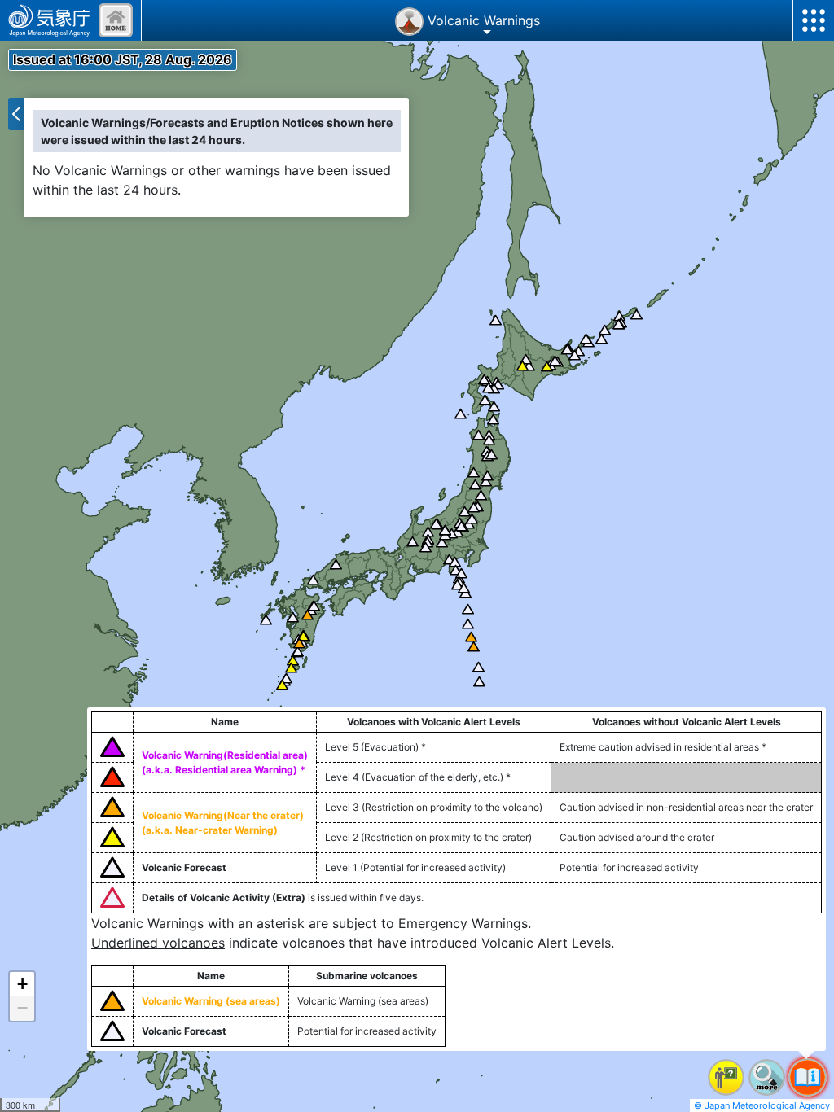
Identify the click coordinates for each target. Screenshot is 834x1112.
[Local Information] (116, 20)
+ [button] (22, 984)
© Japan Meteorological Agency (762, 1105)
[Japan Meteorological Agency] (49, 20)
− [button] (22, 1008)
